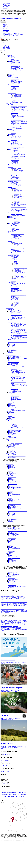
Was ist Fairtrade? (14, 143)
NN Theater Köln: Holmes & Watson (18, 377)
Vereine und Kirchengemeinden (17, 147)
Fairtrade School (14, 145)
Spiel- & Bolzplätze (12, 434)
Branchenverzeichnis (12, 440)
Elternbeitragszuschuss (18, 153)
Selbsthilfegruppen (15, 177)
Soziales (10, 241)
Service (7, 439)
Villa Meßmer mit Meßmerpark (20, 276)
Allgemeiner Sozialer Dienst (17, 120)
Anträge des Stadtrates (15, 83)
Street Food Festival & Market (14, 356)
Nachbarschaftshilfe (15, 254)
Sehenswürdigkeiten (15, 265)
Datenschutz (5, 28)
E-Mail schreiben (6, 783)
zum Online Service (5, 765)
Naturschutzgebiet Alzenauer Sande (18, 295)
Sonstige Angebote (15, 163)
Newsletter (5, 26)
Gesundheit (10, 167)
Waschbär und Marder (15, 306)
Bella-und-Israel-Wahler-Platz (20, 272)
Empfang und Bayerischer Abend (20, 196)
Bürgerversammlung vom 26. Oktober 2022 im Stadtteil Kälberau (19, 333)
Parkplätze (13, 228)
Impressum (5, 31)
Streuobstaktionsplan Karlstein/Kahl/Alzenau (16, 299)
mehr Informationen (6, 754)
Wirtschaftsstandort (12, 452)
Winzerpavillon (14, 407)
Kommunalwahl (6, 44)
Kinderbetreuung (14, 150)
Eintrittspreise (14, 425)
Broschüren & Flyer (15, 100)
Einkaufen (10, 135)
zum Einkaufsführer (5, 771)
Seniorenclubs (14, 239)
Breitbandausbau (11, 134)
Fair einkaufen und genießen (17, 144)
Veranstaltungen (11, 402)
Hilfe (4, 27)
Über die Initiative (14, 313)
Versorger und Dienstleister (13, 444)
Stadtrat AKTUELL (15, 77)
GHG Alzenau (14, 140)
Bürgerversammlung (12, 322)
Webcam (10, 351)
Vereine (9, 436)
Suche (4, 4)
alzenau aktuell (14, 97)
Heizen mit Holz (14, 291)
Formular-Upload (17, 70)
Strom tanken (13, 230)
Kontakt (4, 25)
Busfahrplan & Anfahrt (15, 398)
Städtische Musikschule (16, 222)
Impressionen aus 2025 (18, 171)
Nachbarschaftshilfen (15, 238)
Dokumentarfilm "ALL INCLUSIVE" (18, 203)
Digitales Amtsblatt (17, 95)
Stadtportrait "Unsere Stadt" (14, 255)
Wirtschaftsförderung (10, 446)
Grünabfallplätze (14, 289)
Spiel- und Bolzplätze (15, 158)
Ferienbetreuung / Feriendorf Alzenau (18, 156)
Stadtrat (9, 76)
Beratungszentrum (12, 118)
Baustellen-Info (11, 319)
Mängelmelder (6, 45)
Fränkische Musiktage (12, 360)
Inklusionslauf (16, 169)
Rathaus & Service (9, 55)
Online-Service (14, 69)
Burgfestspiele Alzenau (13, 364)
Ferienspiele (13, 157)
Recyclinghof (13, 286)
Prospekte (10, 416)
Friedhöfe (10, 165)
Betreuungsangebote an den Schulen (18, 131)
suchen (16, 39)
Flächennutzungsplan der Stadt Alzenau (19, 106)
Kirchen (10, 216)
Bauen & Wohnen (12, 104)
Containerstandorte (15, 288)
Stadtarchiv (13, 278)
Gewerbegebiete (11, 447)
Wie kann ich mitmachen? (16, 148)
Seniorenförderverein (15, 235)
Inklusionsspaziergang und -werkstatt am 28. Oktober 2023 (18, 205)
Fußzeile (5, 8)
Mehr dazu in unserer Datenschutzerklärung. (11, 18)
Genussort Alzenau (12, 413)
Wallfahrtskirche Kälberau (19, 277)
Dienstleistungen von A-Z (16, 62)
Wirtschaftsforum (11, 451)
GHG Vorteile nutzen (15, 310)
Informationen (16, 302)
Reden (12, 59)
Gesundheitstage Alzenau (16, 168)
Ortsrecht (10, 75)
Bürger (4, 54)
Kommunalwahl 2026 (12, 71)
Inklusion (10, 187)
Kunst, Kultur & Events (10, 355)
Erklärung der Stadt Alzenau (17, 312)
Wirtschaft (5, 438)
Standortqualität (11, 450)
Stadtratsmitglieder (15, 79)
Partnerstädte (13, 279)
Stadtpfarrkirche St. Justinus (19, 274)
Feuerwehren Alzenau (12, 164)
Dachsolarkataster (14, 113)
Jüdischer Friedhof (17, 271)
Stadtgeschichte (14, 257)
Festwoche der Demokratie (16, 318)
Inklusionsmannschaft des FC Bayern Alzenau (20, 200)
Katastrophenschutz (7, 47)
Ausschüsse (13, 80)
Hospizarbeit (13, 242)
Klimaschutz (13, 284)
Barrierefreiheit (6, 30)
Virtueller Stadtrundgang (16, 137)
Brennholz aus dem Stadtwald (17, 290)
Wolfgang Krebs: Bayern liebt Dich (18, 384)
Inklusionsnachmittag (18, 195)
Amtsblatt (10, 794)
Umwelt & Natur (11, 282)
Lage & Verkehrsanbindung (14, 223)
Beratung (13, 249)
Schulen (12, 130)
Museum (10, 403)
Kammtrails (10, 432)
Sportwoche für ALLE (15, 211)
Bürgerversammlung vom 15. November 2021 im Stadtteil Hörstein (18, 328)
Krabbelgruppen (14, 162)
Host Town (13, 188)
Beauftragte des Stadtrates (16, 81)
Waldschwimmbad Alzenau (16, 421)
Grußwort (13, 365)
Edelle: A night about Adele (16, 387)
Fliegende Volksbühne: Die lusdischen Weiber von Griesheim (19, 375)
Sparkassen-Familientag (13, 363)
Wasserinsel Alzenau (15, 160)
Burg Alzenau (14, 183)
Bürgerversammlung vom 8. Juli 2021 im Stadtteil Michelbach (19, 326)
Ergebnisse (13, 73)
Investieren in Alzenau (13, 449)
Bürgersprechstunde (15, 60)
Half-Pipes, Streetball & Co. (16, 214)
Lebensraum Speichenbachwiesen (18, 283)
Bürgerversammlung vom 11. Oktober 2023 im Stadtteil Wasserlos (19, 335)
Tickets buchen (14, 426)
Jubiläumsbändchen (15, 396)
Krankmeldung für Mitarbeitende (17, 91)
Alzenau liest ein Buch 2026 (14, 357)
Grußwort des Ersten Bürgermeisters (18, 191)
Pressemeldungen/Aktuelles (16, 102)
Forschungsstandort (10, 453)
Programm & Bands (15, 394)
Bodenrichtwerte (14, 111)
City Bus (13, 224)
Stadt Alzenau (3, 776)
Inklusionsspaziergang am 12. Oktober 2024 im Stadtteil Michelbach (19, 210)
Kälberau (15, 262)
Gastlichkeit (8, 411)
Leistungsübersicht (15, 67)
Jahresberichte (14, 101)
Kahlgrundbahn (14, 225)
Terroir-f (15, 275)
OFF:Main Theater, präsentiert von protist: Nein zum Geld (18, 373)
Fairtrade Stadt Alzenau (13, 141)
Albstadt (15, 259)
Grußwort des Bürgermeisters (17, 393)
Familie (9, 149)
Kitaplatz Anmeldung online (19, 151)
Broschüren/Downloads (13, 320)
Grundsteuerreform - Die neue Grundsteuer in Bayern (17, 65)
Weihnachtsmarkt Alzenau (13, 362)
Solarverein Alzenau (15, 301)
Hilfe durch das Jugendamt (19, 154)
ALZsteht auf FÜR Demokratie (14, 311)
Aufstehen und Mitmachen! (16, 315)
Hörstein (15, 261)
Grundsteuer (13, 117)
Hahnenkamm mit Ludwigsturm (20, 268)
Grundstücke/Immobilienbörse (14, 180)
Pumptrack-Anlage (12, 433)
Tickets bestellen (14, 390)
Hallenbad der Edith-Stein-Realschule (18, 427)
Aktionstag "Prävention (18, 170)
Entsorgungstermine (15, 293)
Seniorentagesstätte (15, 237)
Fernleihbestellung (17, 219)
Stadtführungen (11, 417)
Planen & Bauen (14, 108)
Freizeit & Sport (9, 419)
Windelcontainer (14, 161)
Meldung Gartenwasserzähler (17, 68)
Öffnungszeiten (15, 794)
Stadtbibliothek (14, 218)
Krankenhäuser (14, 175)
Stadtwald (13, 292)
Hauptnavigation (6, 5)
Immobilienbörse (14, 115)
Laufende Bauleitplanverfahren (17, 116)
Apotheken (13, 174)
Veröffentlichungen (12, 93)
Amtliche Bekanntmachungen (17, 94)
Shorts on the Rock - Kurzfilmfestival (18, 215)
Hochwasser (13, 305)
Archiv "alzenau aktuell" (19, 99)
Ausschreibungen (17, 96)
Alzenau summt (14, 304)
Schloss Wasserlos (17, 270)
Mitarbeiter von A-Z (15, 86)
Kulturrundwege (11, 405)
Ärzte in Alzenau (14, 172)
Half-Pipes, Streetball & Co (14, 431)
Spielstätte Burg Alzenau (16, 391)
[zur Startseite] (5, 50)
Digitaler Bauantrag (15, 114)
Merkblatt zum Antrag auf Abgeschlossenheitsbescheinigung (21, 110)
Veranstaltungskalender (13, 350)
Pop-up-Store (16, 197)
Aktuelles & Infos (9, 308)
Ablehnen (3, 20)
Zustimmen (3, 21)
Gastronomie (11, 412)
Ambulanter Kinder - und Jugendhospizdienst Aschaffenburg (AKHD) (19, 247)
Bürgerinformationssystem (16, 82)
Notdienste (13, 176)
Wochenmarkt (14, 138)
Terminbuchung (6, 48)
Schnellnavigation (6, 3)
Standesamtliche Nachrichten (17, 185)
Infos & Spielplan (14, 389)
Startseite (5, 24)
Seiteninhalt (5, 6)
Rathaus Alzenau (14, 182)
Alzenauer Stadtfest (12, 392)
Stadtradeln (10, 352)
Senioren (10, 232)
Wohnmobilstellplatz (15, 229)
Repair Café (16, 221)
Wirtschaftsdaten (11, 445)
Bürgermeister (11, 56)
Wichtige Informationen (16, 399)
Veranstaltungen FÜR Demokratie (18, 317)
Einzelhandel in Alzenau (16, 136)
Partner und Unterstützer (19, 198)
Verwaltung (10, 84)
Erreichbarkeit (14, 88)
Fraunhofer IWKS (12, 454)
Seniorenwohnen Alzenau (16, 236)
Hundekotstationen (15, 297)
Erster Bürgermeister (15, 57)
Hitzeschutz (13, 285)
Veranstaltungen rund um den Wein (18, 410)
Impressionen (16, 189)
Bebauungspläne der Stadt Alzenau (18, 107)
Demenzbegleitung (15, 250)
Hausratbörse (13, 296)
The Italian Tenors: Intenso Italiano (18, 380)
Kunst (9, 404)
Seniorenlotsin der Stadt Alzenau (17, 234)
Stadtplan (13, 227)
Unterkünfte (10, 418)
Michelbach (16, 263)
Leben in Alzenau (9, 103)
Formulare (13, 63)
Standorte (13, 87)
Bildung (10, 129)
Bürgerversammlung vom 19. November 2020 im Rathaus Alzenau (18, 324)
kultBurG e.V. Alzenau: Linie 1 (17, 366)
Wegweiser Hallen (12, 437)
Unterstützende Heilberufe (16, 178)
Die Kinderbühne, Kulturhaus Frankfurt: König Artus (17, 371)
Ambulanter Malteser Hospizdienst (18, 244)
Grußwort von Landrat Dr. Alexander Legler (19, 193)
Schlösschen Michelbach (16, 184)
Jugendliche (10, 212)
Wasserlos (16, 264)
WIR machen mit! (14, 316)
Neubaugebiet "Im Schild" (16, 443)
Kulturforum (13, 133)
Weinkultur (10, 406)
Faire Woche (13, 142)
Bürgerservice (11, 61)
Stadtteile (13, 258)
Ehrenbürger (13, 281)
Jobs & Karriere (6, 46)
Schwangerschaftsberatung (16, 128)
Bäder (4, 42)
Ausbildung (16, 90)
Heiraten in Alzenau (12, 181)
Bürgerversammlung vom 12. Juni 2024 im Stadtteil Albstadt (19, 338)
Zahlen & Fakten (14, 256)
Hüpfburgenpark (14, 397)
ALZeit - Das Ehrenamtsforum (17, 251)
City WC (10, 429)
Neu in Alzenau (11, 231)
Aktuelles (4, 792)
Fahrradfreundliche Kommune (14, 430)
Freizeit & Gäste (6, 353)
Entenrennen (13, 400)
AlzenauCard (11, 309)
